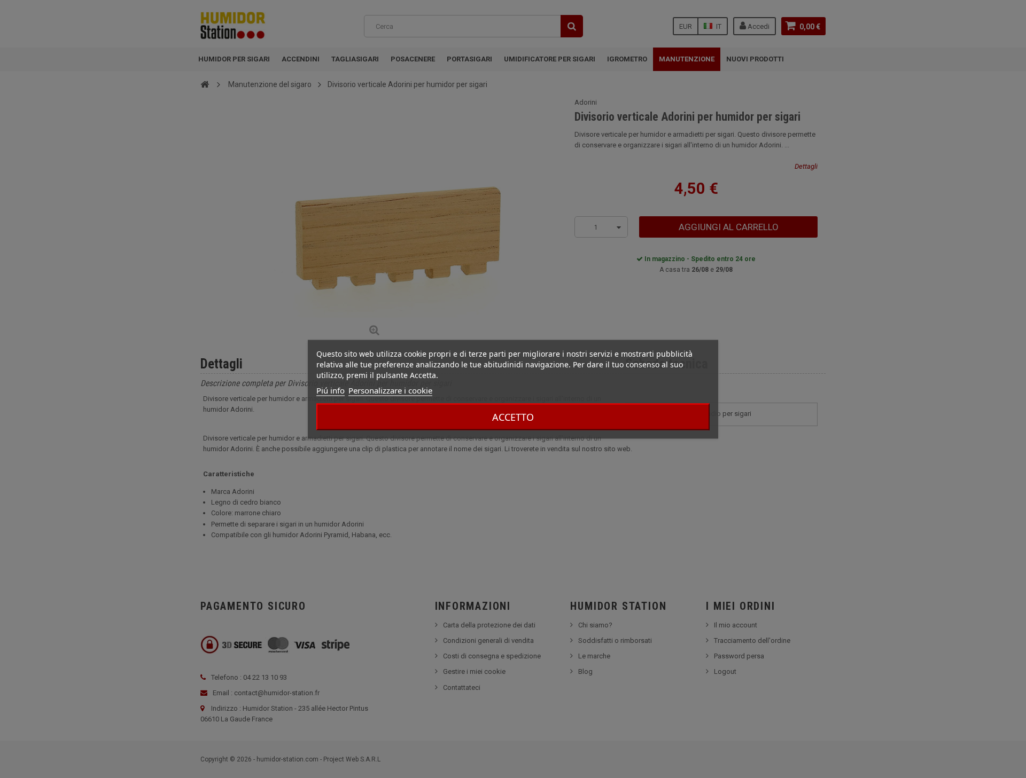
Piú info (330, 389)
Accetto (513, 416)
